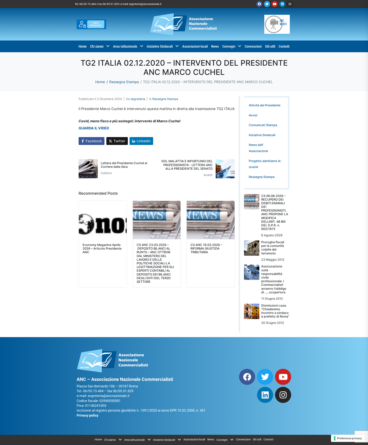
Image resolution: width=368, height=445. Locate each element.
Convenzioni (253, 46)
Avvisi (253, 115)
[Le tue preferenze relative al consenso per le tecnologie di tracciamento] (348, 438)
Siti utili (270, 46)
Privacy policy (87, 415)
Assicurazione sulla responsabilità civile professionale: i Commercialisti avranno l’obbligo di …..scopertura (273, 279)
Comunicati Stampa (263, 125)
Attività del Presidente (264, 105)
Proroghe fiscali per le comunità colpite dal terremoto (272, 247)
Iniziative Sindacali (160, 46)
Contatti (284, 46)
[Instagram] (290, 4)
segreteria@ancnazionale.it (145, 4)
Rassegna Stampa (165, 99)
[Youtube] (275, 4)
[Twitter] (267, 4)
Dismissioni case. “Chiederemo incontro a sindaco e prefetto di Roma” (275, 311)
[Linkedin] (282, 4)
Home (83, 46)
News (215, 46)
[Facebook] (259, 4)
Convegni (228, 46)
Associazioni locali (195, 46)
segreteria (138, 99)
